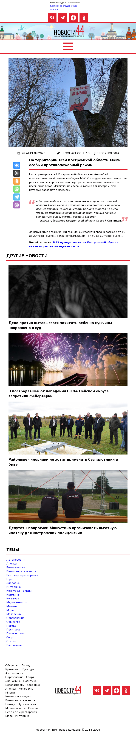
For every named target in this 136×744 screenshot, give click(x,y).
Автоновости (15, 560)
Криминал (13, 595)
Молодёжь (13, 614)
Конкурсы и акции (19, 591)
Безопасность (73, 153)
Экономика (14, 645)
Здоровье (13, 583)
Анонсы (11, 564)
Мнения (11, 606)
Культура (12, 598)
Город (10, 579)
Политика (13, 630)
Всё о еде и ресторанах (22, 575)
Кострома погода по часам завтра (64, 7)
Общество (95, 153)
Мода (10, 610)
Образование (15, 618)
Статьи (11, 641)
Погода (113, 153)
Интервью (13, 587)
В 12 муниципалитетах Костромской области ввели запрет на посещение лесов (73, 244)
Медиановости (16, 602)
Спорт (10, 637)
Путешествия (15, 633)
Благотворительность (21, 571)
